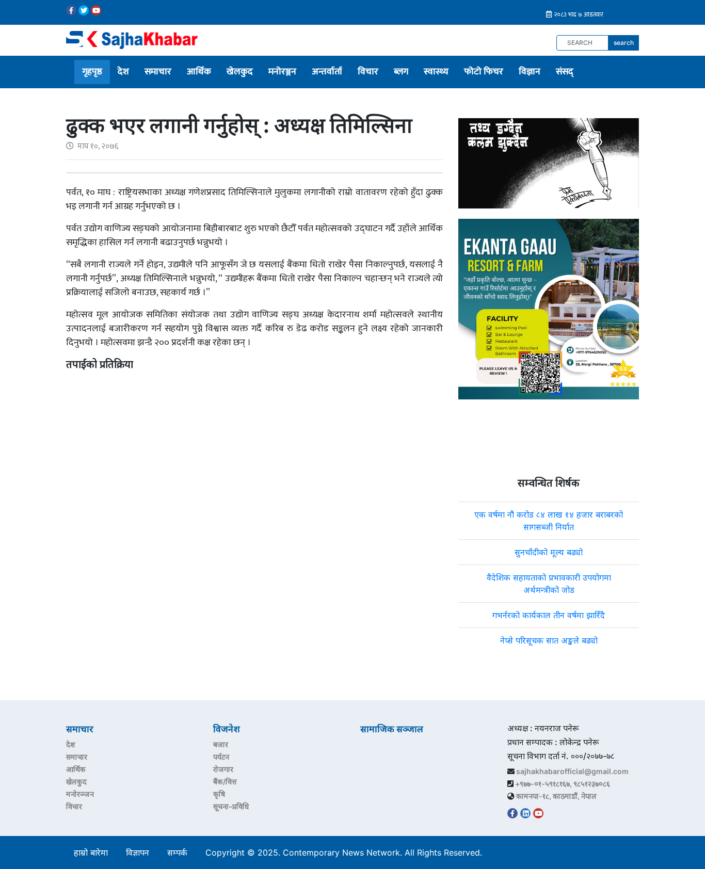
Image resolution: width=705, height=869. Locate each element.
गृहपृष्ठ (92, 71)
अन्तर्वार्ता (327, 71)
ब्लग (401, 71)
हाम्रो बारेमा (91, 852)
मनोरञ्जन (282, 71)
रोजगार (223, 769)
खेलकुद (240, 71)
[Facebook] (71, 10)
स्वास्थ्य (436, 71)
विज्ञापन (137, 852)
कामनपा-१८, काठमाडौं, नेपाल (556, 796)
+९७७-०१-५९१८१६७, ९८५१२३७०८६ (562, 783)
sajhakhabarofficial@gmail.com (572, 771)
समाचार (158, 71)
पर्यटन (221, 756)
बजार (220, 744)
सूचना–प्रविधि (231, 806)
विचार (368, 71)
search (624, 42)
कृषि (219, 794)
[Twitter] (83, 10)
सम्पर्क (177, 852)
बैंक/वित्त (225, 781)
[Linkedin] (525, 813)
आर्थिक (199, 71)
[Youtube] (96, 10)
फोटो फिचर (483, 71)
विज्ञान (529, 71)
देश (123, 71)
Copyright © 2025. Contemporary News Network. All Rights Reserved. (346, 852)
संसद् (564, 71)
